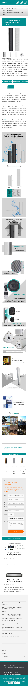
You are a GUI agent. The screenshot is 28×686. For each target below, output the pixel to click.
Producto (8, 8)
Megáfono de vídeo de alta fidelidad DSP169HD (12, 636)
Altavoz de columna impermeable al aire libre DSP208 (22, 470)
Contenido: (5, 521)
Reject (11, 683)
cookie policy (14, 681)
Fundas (3, 645)
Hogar (2, 8)
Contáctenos (5, 656)
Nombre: (6, 499)
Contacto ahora (7, 81)
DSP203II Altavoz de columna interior (6, 469)
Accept (17, 683)
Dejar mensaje (17, 81)
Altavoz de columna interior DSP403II (13, 447)
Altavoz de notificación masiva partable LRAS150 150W (11, 603)
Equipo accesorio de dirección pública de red (14, 554)
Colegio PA (4, 650)
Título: (5, 495)
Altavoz (10, 119)
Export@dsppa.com (19, 668)
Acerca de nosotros (6, 600)
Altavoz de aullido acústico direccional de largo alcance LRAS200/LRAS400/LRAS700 (11, 615)
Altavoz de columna (8, 10)
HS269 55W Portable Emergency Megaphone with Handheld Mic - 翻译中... (12, 619)
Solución (4, 642)
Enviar (15, 531)
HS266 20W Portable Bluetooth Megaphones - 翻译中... (12, 628)
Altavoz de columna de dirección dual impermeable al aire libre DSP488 (13, 450)
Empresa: (6, 510)
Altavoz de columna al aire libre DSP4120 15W (14, 470)
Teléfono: (6, 506)
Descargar (4, 653)
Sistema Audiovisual (6, 639)
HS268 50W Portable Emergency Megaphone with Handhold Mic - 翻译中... (12, 608)
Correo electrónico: (6, 503)
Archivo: (5, 518)
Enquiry (5, 514)
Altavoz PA (14, 8)
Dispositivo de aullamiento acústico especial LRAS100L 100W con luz (12, 632)
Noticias (3, 648)
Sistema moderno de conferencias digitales (14, 580)
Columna (6, 119)
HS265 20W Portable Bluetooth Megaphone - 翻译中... (12, 623)
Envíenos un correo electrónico (11, 484)
